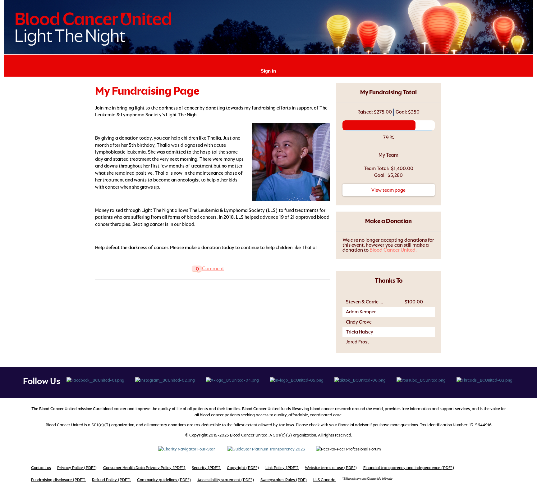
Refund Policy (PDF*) (111, 479)
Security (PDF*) (206, 467)
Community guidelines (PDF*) (164, 479)
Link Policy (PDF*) (282, 467)
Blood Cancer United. (393, 250)
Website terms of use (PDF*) (331, 467)
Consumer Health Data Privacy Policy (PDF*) (144, 467)
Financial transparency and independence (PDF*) (408, 467)
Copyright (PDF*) (243, 467)
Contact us (41, 467)
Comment (213, 268)
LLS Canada (324, 479)
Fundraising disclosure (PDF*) (58, 479)
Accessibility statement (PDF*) (225, 479)
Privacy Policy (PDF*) (77, 467)
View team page (388, 190)
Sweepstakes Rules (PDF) (283, 479)
